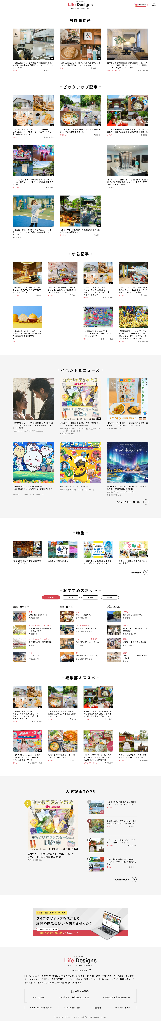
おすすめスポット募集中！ (42, 1008)
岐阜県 (70, 597)
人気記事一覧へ (122, 879)
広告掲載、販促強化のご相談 (75, 997)
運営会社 (97, 1008)
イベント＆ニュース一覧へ (128, 501)
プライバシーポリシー (123, 1008)
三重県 (90, 597)
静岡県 (110, 597)
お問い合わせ (38, 997)
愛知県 (51, 597)
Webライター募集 (73, 1008)
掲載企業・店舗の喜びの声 (117, 997)
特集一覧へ (136, 572)
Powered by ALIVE (79, 970)
